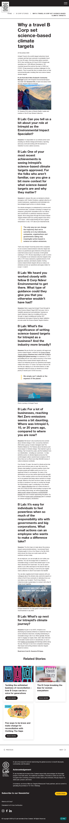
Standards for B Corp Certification (12, 805)
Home (9, 13)
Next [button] (61, 750)
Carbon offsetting (26, 486)
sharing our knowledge (27, 642)
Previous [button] (9, 750)
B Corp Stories (22, 13)
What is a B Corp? (7, 801)
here (41, 651)
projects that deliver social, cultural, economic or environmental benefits (33, 492)
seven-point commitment (33, 496)
